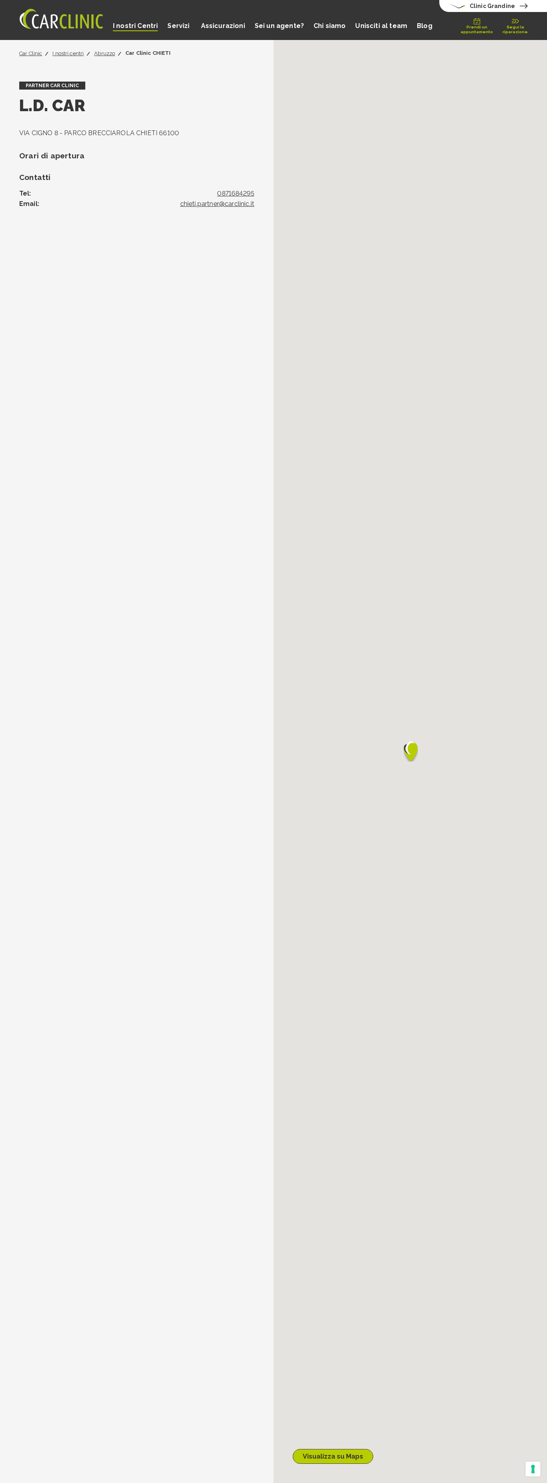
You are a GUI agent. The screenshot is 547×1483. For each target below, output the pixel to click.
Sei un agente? (279, 26)
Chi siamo (330, 26)
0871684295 (235, 193)
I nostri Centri (135, 26)
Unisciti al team (381, 26)
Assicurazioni (223, 26)
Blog (424, 26)
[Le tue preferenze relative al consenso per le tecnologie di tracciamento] (533, 1469)
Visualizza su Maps (333, 1456)
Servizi (179, 26)
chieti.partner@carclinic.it (217, 204)
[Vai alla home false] (61, 20)
